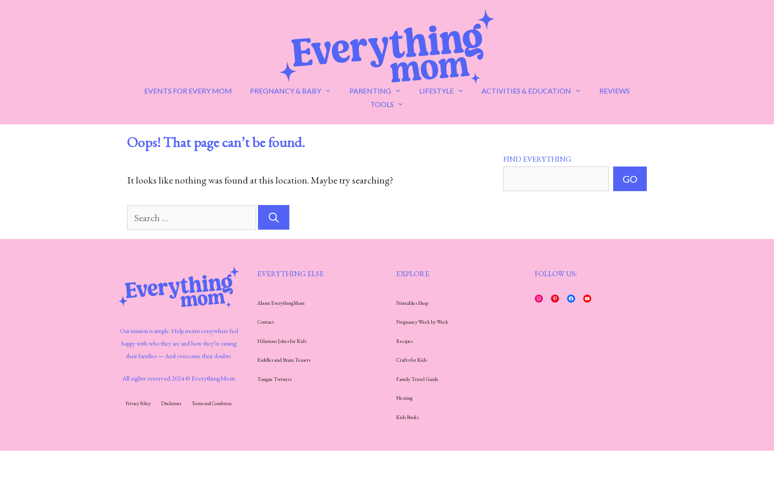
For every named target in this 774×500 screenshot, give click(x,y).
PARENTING (370, 90)
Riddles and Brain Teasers (283, 359)
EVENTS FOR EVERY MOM (188, 90)
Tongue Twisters (274, 379)
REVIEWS (614, 90)
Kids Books (407, 417)
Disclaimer (171, 403)
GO (630, 179)
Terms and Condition (212, 403)
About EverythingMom (281, 303)
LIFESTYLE (436, 90)
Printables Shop (412, 303)
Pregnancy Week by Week (422, 321)
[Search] (273, 217)
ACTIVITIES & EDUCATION (526, 90)
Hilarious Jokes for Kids (281, 341)
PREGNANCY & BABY (285, 90)
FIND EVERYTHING (537, 159)
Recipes (404, 341)
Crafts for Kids (411, 359)
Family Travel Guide (417, 379)
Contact (265, 321)
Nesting (404, 398)
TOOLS (382, 104)
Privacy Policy (138, 403)
